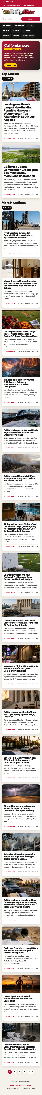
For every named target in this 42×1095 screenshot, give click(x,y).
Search (30, 19)
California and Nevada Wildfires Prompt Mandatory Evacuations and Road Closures (19, 478)
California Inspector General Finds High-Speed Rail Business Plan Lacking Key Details (21, 432)
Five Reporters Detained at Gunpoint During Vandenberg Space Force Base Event (18, 235)
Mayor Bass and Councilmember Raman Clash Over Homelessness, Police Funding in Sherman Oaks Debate (21, 284)
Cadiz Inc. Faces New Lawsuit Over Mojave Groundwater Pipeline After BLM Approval (21, 950)
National (16, 31)
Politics (27, 31)
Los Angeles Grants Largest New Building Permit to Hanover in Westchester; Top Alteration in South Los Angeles (19, 112)
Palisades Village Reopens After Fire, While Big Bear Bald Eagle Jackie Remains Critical (20, 856)
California (7, 26)
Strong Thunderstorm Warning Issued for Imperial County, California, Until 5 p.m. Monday (19, 808)
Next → (31, 1072)
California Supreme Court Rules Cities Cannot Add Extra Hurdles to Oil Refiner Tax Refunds (21, 622)
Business (6, 35)
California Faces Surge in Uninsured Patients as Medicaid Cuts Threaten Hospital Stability (20, 1046)
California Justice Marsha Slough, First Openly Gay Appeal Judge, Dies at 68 (21, 714)
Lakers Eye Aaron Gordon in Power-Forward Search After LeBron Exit (18, 998)
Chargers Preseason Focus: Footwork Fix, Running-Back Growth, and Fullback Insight (18, 577)
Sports (16, 35)
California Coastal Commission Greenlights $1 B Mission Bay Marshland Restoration (21, 171)
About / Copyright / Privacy (21, 1085)
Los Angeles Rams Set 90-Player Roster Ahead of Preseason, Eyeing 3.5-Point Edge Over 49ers (20, 333)
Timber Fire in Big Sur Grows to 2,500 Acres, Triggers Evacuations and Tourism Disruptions (19, 383)
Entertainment (28, 35)
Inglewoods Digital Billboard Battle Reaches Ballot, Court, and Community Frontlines (21, 668)
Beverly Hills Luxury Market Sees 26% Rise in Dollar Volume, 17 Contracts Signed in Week (20, 760)
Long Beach (19, 26)
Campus (6, 31)
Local (30, 26)
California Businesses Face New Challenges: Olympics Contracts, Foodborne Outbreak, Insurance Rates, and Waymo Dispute (20, 903)
